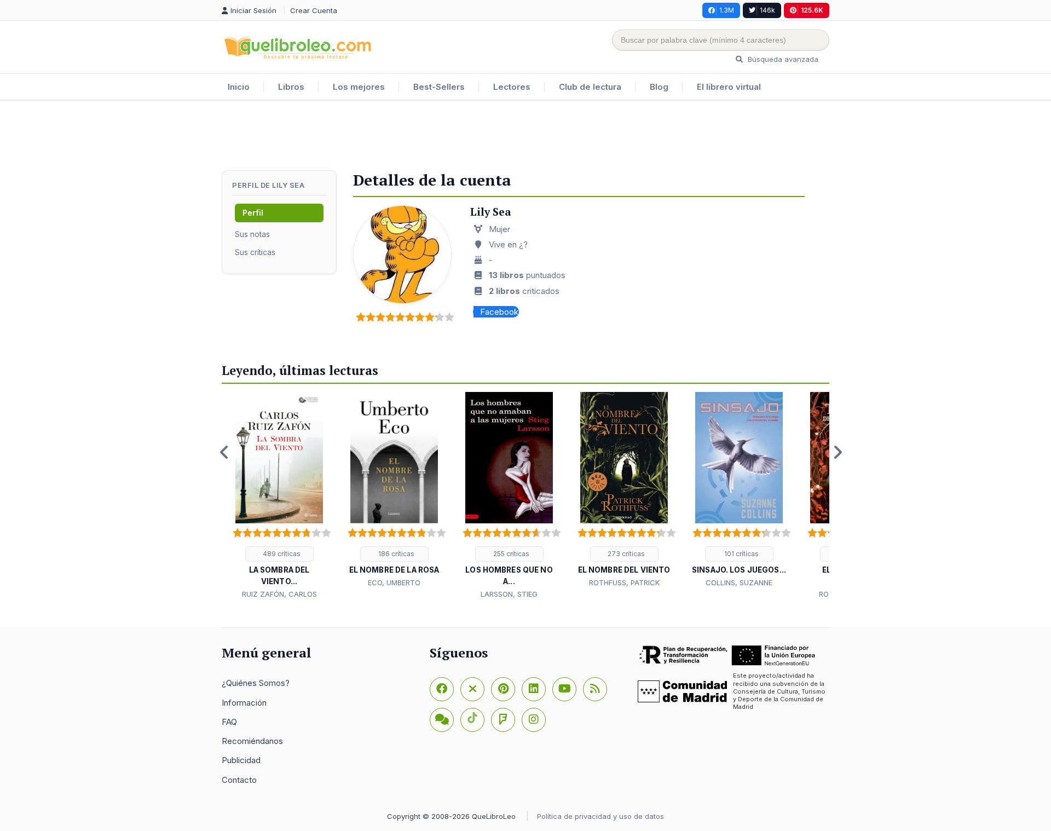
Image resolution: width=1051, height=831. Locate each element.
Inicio (239, 87)
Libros (291, 87)
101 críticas (741, 554)
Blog (659, 87)
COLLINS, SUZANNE (739, 582)
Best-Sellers (439, 87)
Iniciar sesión (254, 10)
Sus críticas (255, 252)
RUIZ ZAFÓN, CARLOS (279, 594)
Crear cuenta (313, 10)
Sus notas (252, 234)
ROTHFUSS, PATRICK (624, 582)
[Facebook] (442, 689)
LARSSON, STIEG (509, 594)
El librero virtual (729, 87)
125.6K (812, 10)
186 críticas (395, 554)
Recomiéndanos (252, 741)
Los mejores (359, 87)
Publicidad (241, 760)
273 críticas (625, 554)
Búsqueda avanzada (782, 59)
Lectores (511, 87)
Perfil (252, 212)
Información (244, 702)
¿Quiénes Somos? (256, 683)
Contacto (239, 780)
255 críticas (510, 554)
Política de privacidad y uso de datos (600, 816)
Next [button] (837, 452)
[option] (279, 496)
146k (767, 10)
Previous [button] (224, 452)
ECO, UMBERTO (394, 582)
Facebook (499, 312)
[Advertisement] (525, 136)
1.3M (726, 10)
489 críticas (281, 554)
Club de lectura (590, 87)
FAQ (229, 722)
